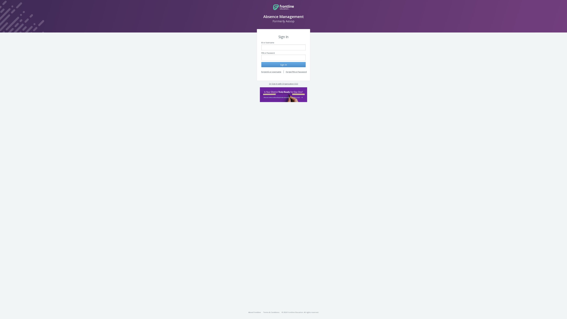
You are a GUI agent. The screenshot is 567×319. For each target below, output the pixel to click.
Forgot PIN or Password (296, 71)
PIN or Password (268, 53)
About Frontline (254, 312)
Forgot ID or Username (271, 71)
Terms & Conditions (271, 312)
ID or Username (267, 42)
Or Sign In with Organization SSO (283, 83)
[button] (283, 94)
